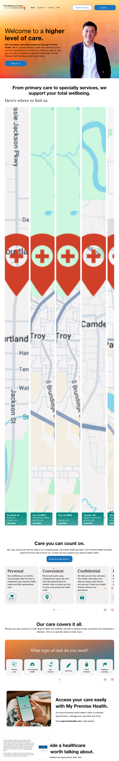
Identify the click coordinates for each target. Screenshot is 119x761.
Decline (43, 750)
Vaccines (68, 671)
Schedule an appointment (59, 559)
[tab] (53, 568)
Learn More (11, 523)
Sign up (14, 63)
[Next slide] (112, 588)
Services (51, 7)
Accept (43, 747)
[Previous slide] (105, 588)
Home (33, 7)
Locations (40, 7)
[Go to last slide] (105, 610)
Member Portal (81, 8)
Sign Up (104, 8)
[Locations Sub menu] (45, 7)
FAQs (58, 7)
